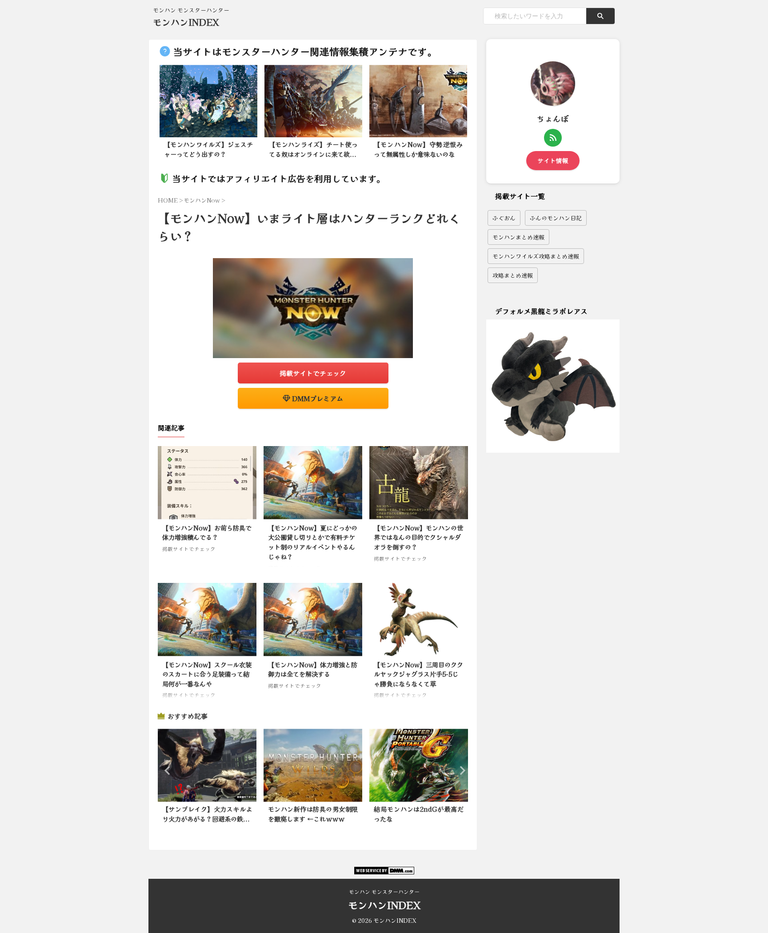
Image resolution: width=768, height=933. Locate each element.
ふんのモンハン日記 (556, 218)
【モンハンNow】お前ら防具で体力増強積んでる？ (207, 532)
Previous (168, 106)
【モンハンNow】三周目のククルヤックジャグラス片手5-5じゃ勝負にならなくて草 (418, 674)
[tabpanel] (208, 114)
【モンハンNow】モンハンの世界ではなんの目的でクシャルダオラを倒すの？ (418, 537)
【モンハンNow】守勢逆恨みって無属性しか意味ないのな (418, 149)
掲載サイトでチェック (313, 373)
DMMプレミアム (316, 398)
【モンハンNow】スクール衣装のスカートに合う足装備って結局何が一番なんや (207, 674)
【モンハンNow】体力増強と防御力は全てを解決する (312, 669)
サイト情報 (552, 160)
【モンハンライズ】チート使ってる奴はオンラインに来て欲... (313, 149)
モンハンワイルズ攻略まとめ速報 (535, 256)
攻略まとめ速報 (512, 275)
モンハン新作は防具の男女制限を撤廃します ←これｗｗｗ (313, 813)
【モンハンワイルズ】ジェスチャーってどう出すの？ (208, 149)
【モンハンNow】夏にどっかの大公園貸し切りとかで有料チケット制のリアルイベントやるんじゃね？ (312, 542)
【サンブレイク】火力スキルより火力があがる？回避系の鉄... (207, 813)
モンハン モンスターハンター (384, 891)
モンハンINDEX (186, 22)
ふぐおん (504, 218)
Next (458, 106)
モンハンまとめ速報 (518, 237)
